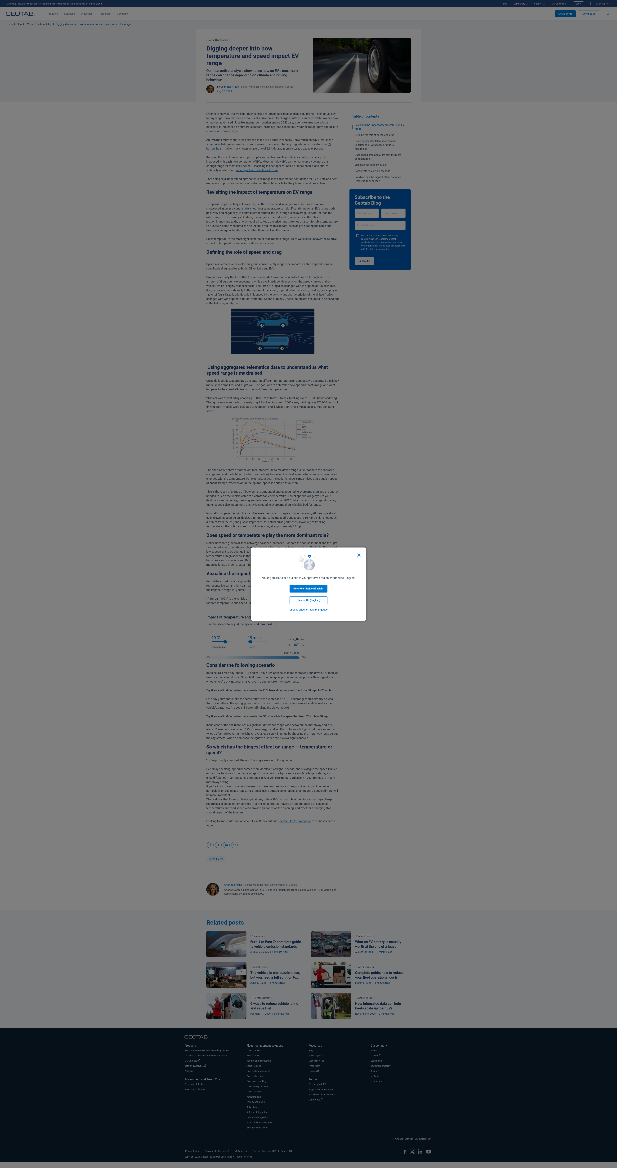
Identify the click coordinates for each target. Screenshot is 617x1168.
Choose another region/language (309, 609)
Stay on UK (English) (308, 600)
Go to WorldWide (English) (308, 588)
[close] (359, 555)
